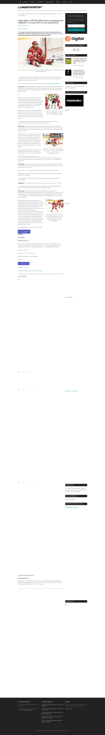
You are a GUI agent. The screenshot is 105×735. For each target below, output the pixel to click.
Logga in (66, 730)
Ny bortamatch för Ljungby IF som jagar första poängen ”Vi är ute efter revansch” (79, 72)
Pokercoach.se (68, 86)
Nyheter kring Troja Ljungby (37, 270)
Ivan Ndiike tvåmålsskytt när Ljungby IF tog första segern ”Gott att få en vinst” (80, 61)
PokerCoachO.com (76, 491)
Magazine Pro (47, 730)
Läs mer (41, 584)
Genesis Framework (55, 730)
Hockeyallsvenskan (27, 270)
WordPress (62, 730)
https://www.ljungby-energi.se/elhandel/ (51, 83)
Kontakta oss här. (68, 708)
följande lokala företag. (28, 710)
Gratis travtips (68, 499)
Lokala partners (23, 578)
